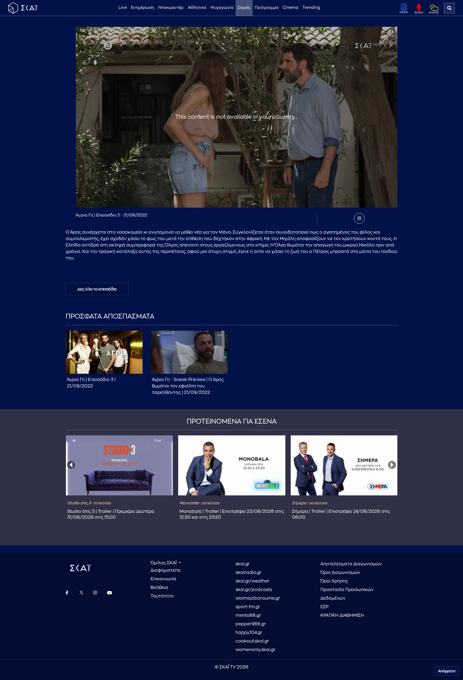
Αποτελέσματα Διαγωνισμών (351, 564)
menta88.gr (248, 615)
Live (122, 8)
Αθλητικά (197, 8)
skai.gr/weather (253, 581)
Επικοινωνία (163, 579)
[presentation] (71, 465)
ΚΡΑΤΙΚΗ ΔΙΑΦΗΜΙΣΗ (342, 615)
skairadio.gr (249, 572)
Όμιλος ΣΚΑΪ (164, 563)
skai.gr (243, 564)
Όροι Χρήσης (334, 581)
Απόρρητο (446, 671)
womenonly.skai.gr (255, 650)
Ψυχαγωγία (222, 8)
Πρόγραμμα (266, 8)
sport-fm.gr (248, 607)
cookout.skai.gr (252, 641)
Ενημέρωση (142, 8)
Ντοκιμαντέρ (171, 8)
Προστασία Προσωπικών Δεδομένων (347, 594)
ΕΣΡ (324, 607)
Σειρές (244, 8)
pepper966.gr (251, 624)
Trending (311, 8)
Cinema (290, 8)
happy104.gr (249, 632)
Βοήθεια (159, 587)
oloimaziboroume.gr (258, 598)
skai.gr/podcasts (254, 590)
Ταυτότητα (162, 596)
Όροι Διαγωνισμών (340, 572)
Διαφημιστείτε (166, 570)
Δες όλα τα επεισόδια (97, 289)
